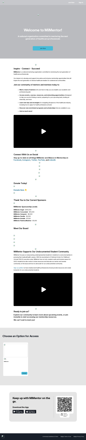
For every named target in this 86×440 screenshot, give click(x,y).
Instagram (26, 160)
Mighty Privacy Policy (79, 436)
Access (24, 373)
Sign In (81, 2)
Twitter (34, 160)
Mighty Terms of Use (66, 436)
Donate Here (19, 190)
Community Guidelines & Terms (50, 436)
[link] (15, 359)
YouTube (41, 160)
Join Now (71, 2)
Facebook (17, 160)
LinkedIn (52, 160)
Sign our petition (18, 268)
